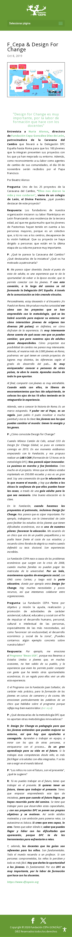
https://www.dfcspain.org (23, 882)
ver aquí (46, 708)
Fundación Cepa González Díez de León (37, 135)
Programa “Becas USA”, (24, 655)
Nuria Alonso (38, 131)
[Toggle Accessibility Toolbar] (64, 929)
